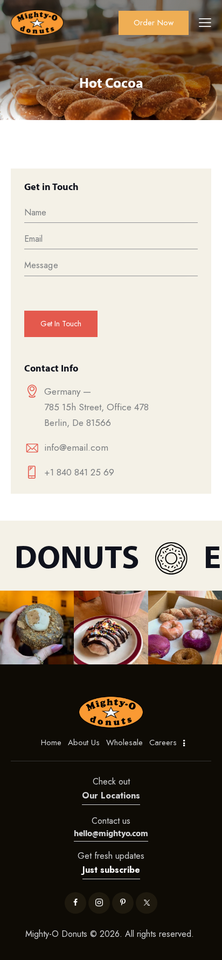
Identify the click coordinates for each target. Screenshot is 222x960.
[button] (37, 627)
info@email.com (76, 447)
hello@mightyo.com (111, 833)
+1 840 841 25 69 (79, 472)
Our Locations (111, 795)
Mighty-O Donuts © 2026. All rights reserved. (111, 934)
